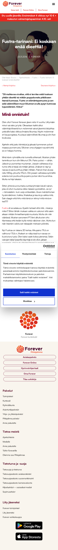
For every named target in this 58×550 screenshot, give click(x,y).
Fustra (34, 77)
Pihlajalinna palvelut (11, 418)
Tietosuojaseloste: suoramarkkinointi (18, 478)
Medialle (6, 441)
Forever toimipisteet (11, 508)
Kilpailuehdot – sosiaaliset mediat (17, 487)
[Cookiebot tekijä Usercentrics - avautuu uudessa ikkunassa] (43, 246)
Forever (29, 334)
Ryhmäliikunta (8, 405)
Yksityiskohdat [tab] (29, 254)
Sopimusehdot (9, 491)
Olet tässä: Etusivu (9, 77)
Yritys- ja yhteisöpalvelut (13, 414)
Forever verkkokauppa (12, 517)
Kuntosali (6, 400)
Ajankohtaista (24, 77)
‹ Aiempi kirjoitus (8, 85)
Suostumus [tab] (10, 254)
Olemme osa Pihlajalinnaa (14, 455)
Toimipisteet (8, 396)
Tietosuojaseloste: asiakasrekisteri (17, 474)
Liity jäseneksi (8, 512)
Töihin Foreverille (10, 450)
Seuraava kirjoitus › (48, 85)
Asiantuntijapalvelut (11, 409)
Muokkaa (27, 301)
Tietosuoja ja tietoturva (12, 469)
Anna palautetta (9, 423)
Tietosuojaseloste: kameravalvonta (17, 483)
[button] (53, 4)
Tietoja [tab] (47, 254)
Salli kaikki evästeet (29, 292)
